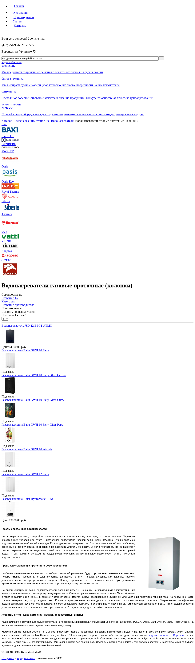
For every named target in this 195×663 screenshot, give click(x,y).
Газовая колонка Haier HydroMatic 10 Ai (27, 498)
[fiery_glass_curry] (10, 417)
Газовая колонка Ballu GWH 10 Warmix (27, 449)
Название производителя (18, 304)
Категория (8, 301)
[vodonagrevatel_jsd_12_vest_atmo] (10, 343)
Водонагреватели (62, 120)
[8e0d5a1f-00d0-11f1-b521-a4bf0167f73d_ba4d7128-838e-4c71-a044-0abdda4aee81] (10, 516)
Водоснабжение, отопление (32, 120)
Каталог (7, 120)
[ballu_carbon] (10, 393)
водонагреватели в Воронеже (167, 635)
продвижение (26, 658)
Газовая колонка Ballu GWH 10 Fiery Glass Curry (33, 399)
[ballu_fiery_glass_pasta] (10, 442)
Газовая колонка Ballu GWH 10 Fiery (25, 350)
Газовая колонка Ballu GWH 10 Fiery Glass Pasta (32, 424)
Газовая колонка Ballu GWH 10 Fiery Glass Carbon (34, 375)
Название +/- (10, 298)
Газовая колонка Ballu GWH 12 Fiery (25, 474)
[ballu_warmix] (10, 467)
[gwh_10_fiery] (10, 368)
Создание (8, 658)
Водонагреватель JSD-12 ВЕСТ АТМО (27, 325)
